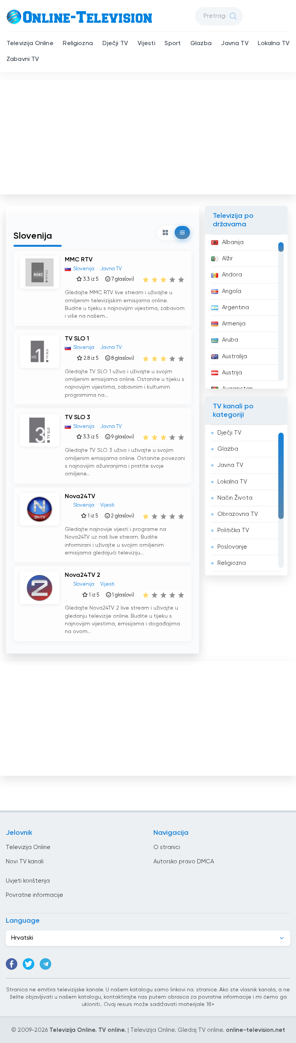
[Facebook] (11, 964)
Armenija (234, 324)
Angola (231, 291)
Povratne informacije (34, 895)
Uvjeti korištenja (28, 881)
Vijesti (146, 43)
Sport (173, 43)
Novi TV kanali (25, 861)
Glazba (201, 43)
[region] (246, 311)
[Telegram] (45, 964)
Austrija (232, 373)
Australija (234, 356)
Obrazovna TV (237, 514)
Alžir (227, 258)
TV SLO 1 (77, 339)
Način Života (234, 498)
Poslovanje (232, 547)
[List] (182, 232)
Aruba (230, 340)
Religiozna (78, 43)
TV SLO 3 (77, 418)
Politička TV (233, 530)
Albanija (233, 242)
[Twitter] (28, 964)
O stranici (166, 847)
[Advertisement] (149, 135)
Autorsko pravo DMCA (183, 861)
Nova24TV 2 (82, 575)
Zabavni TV (23, 59)
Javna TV (234, 43)
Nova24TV (80, 497)
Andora (232, 275)
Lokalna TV (273, 43)
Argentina (235, 307)
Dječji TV (115, 43)
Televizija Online (30, 43)
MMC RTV (78, 260)
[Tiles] (165, 232)
